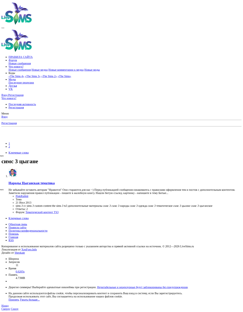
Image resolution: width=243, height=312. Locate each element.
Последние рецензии (21, 82)
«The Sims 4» (16, 76)
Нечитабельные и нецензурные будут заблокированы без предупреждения (142, 287)
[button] (12, 72)
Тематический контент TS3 (42, 212)
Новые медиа (39, 69)
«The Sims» (64, 76)
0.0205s (20, 271)
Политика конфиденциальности (28, 230)
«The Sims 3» (33, 76)
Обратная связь (18, 224)
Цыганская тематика (32, 183)
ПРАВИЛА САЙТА (21, 56)
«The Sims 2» (49, 76)
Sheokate (20, 252)
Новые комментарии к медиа (66, 69)
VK (11, 88)
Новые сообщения (20, 63)
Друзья (13, 85)
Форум (13, 60)
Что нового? (16, 66)
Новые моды (92, 69)
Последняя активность (22, 104)
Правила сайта (17, 227)
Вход (4, 116)
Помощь (14, 233)
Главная (13, 237)
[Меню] (2, 27)
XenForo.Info (29, 249)
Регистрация (16, 107)
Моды (12, 79)
